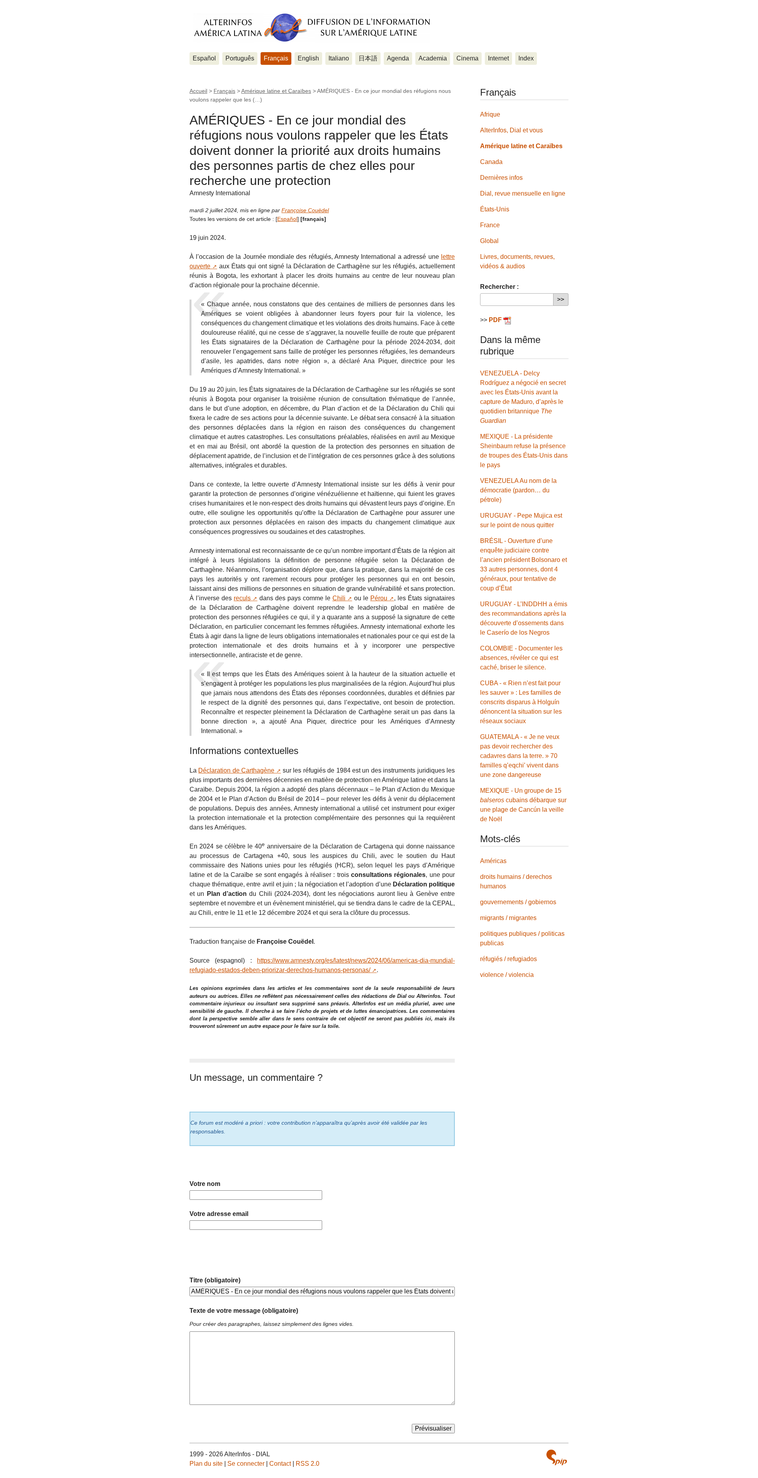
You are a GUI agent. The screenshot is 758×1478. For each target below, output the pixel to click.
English (308, 58)
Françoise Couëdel (305, 210)
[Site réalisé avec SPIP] (556, 1457)
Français (276, 58)
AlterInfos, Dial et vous (511, 130)
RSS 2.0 (307, 1463)
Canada (491, 161)
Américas (493, 861)
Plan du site (206, 1463)
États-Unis (494, 209)
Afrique (490, 114)
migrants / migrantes (508, 917)
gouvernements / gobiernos (518, 902)
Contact (280, 1463)
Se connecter (246, 1463)
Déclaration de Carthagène (236, 770)
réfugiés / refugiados (508, 959)
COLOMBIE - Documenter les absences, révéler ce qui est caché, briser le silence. (521, 658)
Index (526, 58)
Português (239, 58)
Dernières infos (501, 177)
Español (204, 58)
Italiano (338, 58)
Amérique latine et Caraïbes (276, 91)
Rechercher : (499, 286)
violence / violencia (507, 974)
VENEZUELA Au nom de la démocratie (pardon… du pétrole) (518, 490)
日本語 (367, 58)
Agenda (398, 58)
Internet (498, 58)
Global (489, 241)
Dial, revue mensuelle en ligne (522, 193)
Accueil (198, 91)
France (490, 225)
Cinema (467, 58)
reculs (242, 598)
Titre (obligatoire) (215, 1280)
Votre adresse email (219, 1213)
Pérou (378, 598)
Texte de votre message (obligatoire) (244, 1310)
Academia (432, 58)
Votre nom (205, 1183)
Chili (338, 598)
